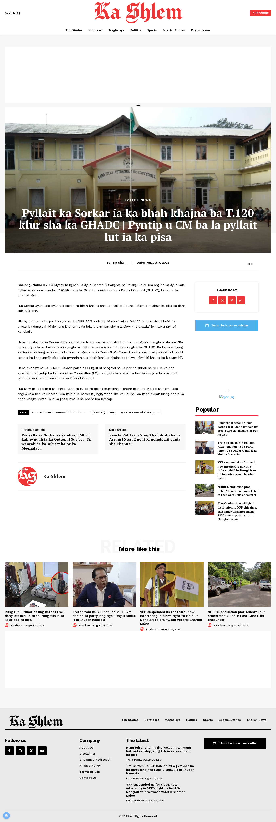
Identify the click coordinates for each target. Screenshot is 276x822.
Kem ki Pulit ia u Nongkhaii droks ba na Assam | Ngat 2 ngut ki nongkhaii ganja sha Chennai (145, 439)
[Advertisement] (138, 75)
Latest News (138, 200)
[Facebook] (213, 300)
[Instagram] (20, 750)
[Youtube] (42, 750)
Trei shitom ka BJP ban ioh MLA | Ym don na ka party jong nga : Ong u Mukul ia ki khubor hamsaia (237, 448)
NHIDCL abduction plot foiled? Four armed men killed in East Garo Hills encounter (238, 491)
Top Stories (134, 759)
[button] (13, 13)
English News (135, 800)
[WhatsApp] (241, 300)
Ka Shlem (120, 262)
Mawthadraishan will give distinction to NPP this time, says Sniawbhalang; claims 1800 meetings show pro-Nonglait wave (237, 511)
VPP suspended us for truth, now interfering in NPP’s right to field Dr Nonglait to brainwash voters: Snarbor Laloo (237, 470)
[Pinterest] (232, 300)
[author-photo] (7, 625)
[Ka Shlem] (27, 476)
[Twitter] (222, 300)
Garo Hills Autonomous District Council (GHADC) (68, 412)
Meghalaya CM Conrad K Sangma (134, 412)
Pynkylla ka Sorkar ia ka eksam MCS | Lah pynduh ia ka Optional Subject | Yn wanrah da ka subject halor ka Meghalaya (56, 441)
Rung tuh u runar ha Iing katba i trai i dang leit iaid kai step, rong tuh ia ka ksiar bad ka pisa (238, 428)
